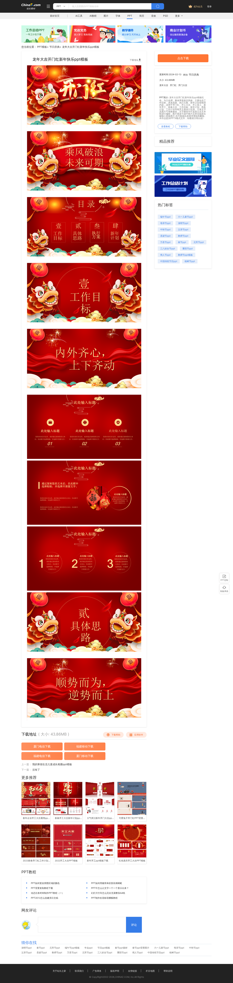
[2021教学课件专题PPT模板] (140, 41)
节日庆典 (54, 46)
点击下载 (183, 58)
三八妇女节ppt (167, 248)
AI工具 (78, 15)
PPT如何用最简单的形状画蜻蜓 (106, 883)
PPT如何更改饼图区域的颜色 (45, 883)
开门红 (173, 85)
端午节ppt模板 (72, 948)
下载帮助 (115, 734)
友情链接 (132, 971)
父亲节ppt (183, 229)
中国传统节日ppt (168, 261)
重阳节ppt (187, 248)
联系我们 (79, 971)
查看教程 (165, 126)
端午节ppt (165, 216)
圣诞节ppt (165, 235)
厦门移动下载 (84, 756)
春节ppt (182, 242)
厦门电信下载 (42, 746)
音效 (153, 15)
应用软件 (138, 734)
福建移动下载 (84, 746)
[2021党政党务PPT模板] (92, 41)
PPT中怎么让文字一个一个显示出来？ (110, 888)
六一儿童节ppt (185, 216)
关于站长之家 (59, 971)
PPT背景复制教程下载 (42, 888)
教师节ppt (183, 235)
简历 (141, 15)
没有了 (36, 769)
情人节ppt (165, 254)
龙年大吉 (163, 85)
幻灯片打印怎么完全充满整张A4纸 (108, 893)
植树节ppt (190, 261)
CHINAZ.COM (122, 977)
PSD (165, 15)
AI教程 (93, 15)
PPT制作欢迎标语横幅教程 (104, 897)
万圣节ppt (165, 242)
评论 (134, 924)
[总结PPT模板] (183, 195)
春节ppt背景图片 (140, 948)
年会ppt (88, 948)
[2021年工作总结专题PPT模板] (44, 41)
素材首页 (54, 15)
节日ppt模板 (103, 948)
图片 (106, 15)
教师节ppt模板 (185, 254)
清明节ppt (183, 223)
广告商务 (97, 971)
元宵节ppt (199, 242)
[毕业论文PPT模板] (183, 172)
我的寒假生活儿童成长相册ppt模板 (52, 764)
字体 (118, 15)
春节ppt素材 (121, 948)
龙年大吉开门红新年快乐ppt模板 (80, 46)
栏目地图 (150, 971)
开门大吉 (182, 85)
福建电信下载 (42, 756)
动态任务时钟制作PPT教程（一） (47, 893)
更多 (177, 15)
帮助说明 (168, 971)
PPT (129, 15)
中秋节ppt (165, 229)
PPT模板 (42, 46)
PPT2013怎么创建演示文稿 (44, 897)
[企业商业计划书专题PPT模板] (188, 41)
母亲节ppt (165, 223)
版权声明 (114, 971)
